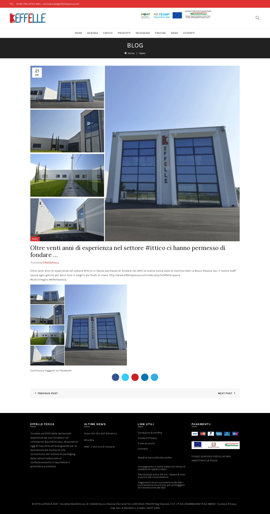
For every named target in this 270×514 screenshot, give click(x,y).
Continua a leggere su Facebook (51, 370)
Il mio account (146, 443)
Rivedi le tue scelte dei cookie (155, 457)
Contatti (189, 33)
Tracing (160, 33)
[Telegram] (154, 377)
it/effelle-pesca (144, 275)
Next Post (225, 393)
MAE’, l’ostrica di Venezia (99, 446)
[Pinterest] (135, 377)
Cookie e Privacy (147, 438)
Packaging (143, 33)
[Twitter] (125, 377)
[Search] (257, 18)
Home (78, 33)
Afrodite (89, 440)
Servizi (108, 33)
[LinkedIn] (144, 377)
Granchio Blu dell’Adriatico (100, 433)
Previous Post (48, 393)
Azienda (92, 33)
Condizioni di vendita (150, 432)
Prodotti (124, 33)
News (174, 33)
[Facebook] (115, 377)
